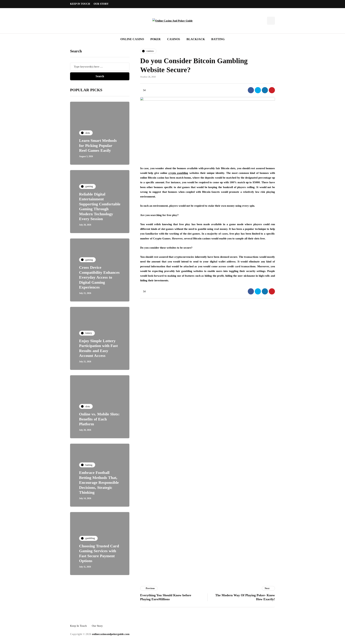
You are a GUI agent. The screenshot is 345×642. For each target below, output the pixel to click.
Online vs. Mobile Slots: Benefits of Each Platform (99, 419)
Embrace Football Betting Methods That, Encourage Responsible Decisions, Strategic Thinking (99, 482)
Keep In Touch (80, 4)
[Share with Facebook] (251, 90)
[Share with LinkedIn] (265, 90)
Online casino (132, 39)
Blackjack (196, 39)
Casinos (173, 39)
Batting (218, 39)
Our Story (101, 4)
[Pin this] (272, 90)
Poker (155, 39)
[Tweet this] (258, 90)
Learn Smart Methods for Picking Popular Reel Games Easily (98, 145)
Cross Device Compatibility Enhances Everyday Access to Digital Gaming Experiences (99, 277)
